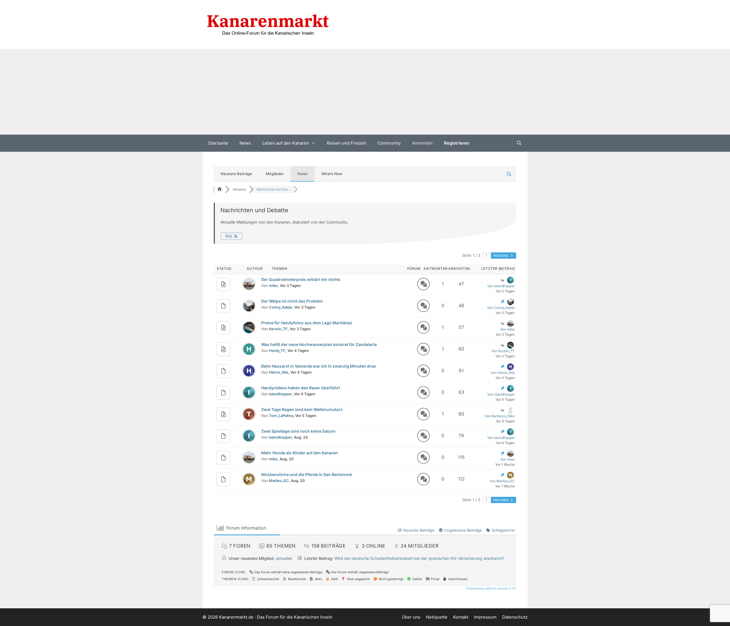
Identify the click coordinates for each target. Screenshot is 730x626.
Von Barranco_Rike (500, 416)
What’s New (331, 173)
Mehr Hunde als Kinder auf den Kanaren (299, 452)
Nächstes (501, 255)
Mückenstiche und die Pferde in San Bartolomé (306, 474)
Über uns (411, 617)
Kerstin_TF (278, 329)
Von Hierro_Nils (503, 372)
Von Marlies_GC (502, 481)
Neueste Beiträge (236, 173)
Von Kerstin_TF (503, 351)
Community (389, 143)
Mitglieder (275, 173)
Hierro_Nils (278, 372)
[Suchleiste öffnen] (519, 143)
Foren (302, 173)
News (245, 143)
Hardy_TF (277, 350)
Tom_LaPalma (281, 415)
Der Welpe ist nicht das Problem (292, 301)
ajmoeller (284, 558)
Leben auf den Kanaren (285, 143)
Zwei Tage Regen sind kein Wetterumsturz (302, 409)
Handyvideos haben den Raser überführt (300, 387)
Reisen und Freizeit (346, 143)
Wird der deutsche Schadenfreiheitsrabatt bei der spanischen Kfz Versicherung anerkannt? (419, 558)
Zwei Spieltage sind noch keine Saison (298, 431)
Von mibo (507, 329)
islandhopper (280, 394)
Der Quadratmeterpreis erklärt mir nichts (300, 279)
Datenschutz (515, 617)
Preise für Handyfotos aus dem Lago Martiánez (306, 322)
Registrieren (456, 143)
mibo (273, 285)
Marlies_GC (279, 480)
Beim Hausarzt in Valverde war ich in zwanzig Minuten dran (318, 366)
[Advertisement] (365, 92)
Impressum (485, 617)
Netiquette (436, 617)
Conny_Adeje (280, 307)
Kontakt (460, 617)
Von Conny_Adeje (501, 307)
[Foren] (219, 189)
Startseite (218, 143)
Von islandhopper (501, 286)
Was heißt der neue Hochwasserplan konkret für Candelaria (319, 344)
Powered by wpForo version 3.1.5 (491, 588)
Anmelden (422, 143)
